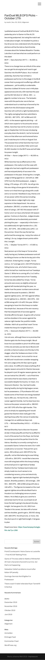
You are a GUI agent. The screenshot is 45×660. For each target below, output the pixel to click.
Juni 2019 (8, 614)
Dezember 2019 (10, 602)
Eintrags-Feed (10, 637)
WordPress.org (10, 645)
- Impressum (32, 656)
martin (8, 22)
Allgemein (25, 22)
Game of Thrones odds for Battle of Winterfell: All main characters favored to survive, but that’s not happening (22, 562)
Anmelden (8, 633)
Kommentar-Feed (11, 641)
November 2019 (10, 606)
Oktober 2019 (9, 610)
